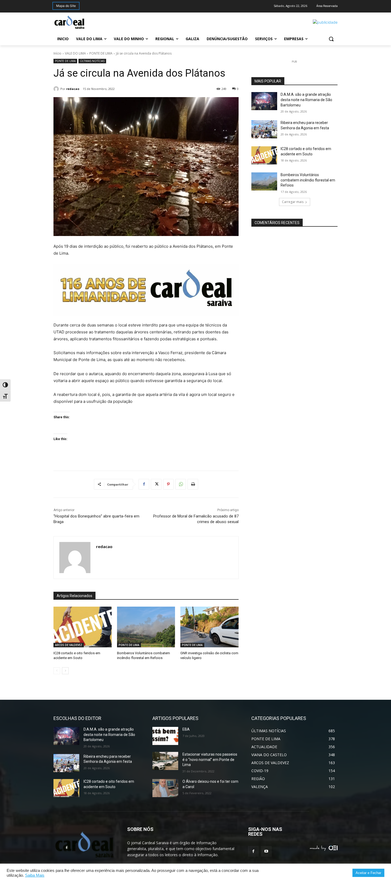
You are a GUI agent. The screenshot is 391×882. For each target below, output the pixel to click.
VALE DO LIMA (75, 53)
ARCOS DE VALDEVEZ (68, 645)
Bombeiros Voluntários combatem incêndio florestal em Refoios (308, 180)
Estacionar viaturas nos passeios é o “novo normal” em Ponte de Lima (209, 759)
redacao (72, 89)
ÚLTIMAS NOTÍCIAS (92, 61)
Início (57, 53)
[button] (331, 38)
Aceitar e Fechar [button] (368, 873)
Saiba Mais (34, 875)
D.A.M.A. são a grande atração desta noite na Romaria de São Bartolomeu (306, 99)
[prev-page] (56, 670)
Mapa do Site (66, 6)
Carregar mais (292, 202)
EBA (186, 729)
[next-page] (65, 670)
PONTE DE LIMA (101, 53)
